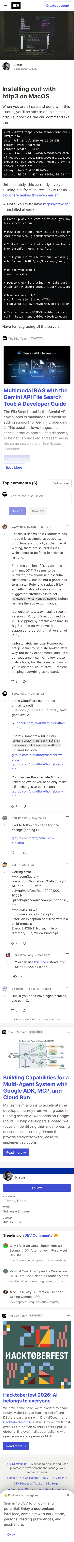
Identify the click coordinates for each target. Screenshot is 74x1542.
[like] (15, 977)
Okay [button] (11, 1534)
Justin (17, 65)
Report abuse (51, 1019)
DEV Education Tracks (28, 1483)
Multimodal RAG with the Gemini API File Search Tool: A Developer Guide (35, 397)
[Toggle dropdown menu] (68, 338)
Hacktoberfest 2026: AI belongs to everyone (30, 1398)
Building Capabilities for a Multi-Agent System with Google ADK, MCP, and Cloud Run (36, 1087)
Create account (57, 5)
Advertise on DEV (19, 1489)
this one (40, 962)
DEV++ (47, 1477)
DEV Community (38, 1235)
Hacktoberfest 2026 (18, 1422)
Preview (38, 511)
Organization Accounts (49, 1489)
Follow (37, 1188)
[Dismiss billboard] (68, 1495)
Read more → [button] (16, 1152)
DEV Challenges (29, 1477)
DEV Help (52, 1483)
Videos (60, 1477)
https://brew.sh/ (56, 204)
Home (11, 1477)
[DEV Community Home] (16, 5)
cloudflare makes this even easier (30, 195)
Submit (17, 511)
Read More (14, 467)
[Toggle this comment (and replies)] (5, 534)
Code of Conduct (25, 1019)
